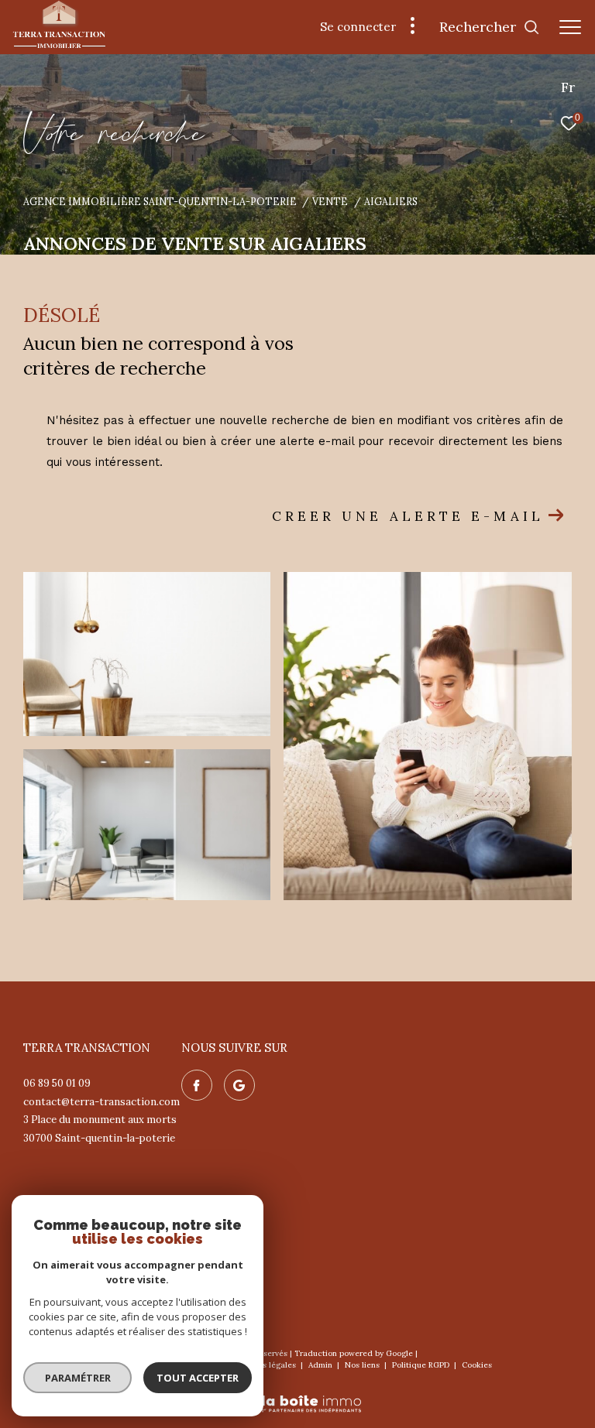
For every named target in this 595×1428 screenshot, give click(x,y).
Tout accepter (197, 1378)
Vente (330, 201)
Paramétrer (78, 1378)
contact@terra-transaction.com (101, 1101)
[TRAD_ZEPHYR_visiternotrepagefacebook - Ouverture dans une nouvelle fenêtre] (196, 1085)
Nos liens (363, 1365)
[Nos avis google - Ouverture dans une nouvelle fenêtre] (239, 1085)
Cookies (477, 1365)
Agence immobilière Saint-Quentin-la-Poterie (160, 201)
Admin (321, 1365)
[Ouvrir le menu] (570, 27)
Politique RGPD (420, 1365)
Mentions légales (265, 1365)
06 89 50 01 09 (57, 1083)
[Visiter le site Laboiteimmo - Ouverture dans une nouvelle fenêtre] (297, 1393)
